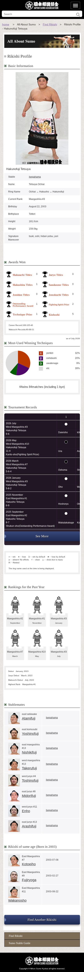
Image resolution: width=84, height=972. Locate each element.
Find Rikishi (50, 24)
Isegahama (35, 176)
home (5, 24)
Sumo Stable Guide (19, 943)
